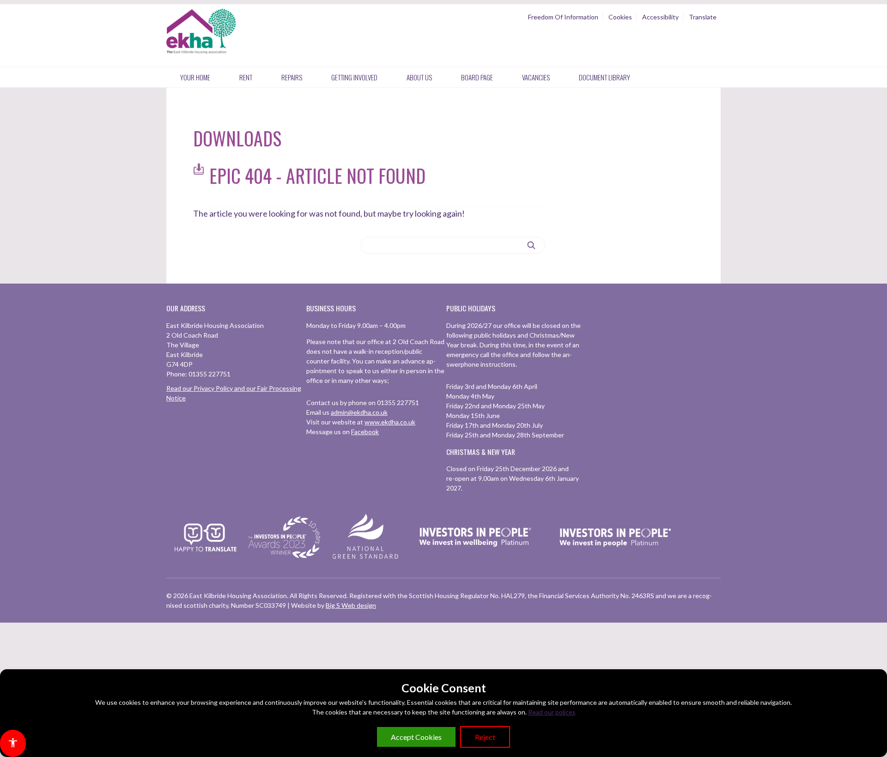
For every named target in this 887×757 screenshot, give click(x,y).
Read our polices (552, 712)
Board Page (477, 77)
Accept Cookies (416, 737)
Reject (485, 737)
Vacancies (536, 77)
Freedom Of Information (563, 17)
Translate (703, 17)
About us (419, 77)
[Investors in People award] (285, 559)
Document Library (604, 77)
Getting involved (354, 77)
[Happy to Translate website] (205, 557)
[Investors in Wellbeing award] (475, 559)
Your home (195, 77)
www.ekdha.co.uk (390, 422)
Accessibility (660, 17)
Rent (245, 77)
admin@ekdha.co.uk (359, 412)
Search (531, 245)
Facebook (365, 432)
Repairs (291, 77)
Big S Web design (351, 605)
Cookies (620, 17)
